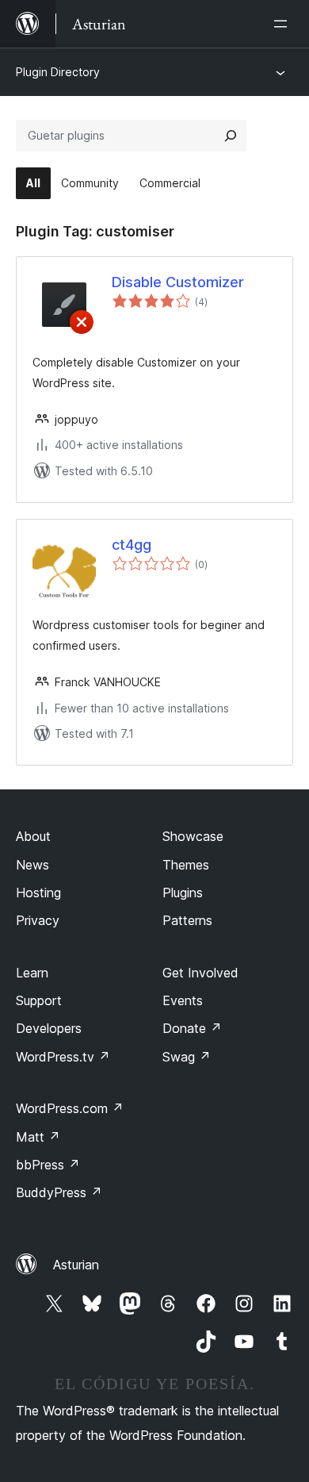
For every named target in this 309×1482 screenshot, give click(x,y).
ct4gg (131, 544)
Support (39, 1000)
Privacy (37, 920)
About (33, 836)
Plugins (182, 892)
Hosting (38, 892)
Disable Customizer (178, 282)
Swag (186, 1057)
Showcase (192, 836)
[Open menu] (283, 24)
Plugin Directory (58, 72)
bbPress (48, 1165)
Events (182, 1000)
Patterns (187, 920)
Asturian (76, 1265)
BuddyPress (59, 1192)
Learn (32, 973)
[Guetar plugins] (230, 136)
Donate (192, 1028)
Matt (38, 1137)
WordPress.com (70, 1108)
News (32, 865)
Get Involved (200, 973)
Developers (49, 1028)
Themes (185, 865)
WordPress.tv (63, 1057)
